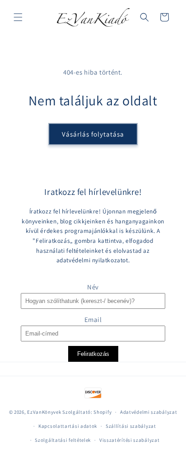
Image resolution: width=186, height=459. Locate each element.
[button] (18, 17)
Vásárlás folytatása (93, 134)
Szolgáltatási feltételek (63, 440)
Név (93, 287)
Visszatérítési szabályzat (129, 440)
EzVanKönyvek (44, 412)
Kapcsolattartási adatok (67, 426)
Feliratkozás (93, 353)
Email (93, 319)
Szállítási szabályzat (131, 426)
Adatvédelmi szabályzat (148, 412)
